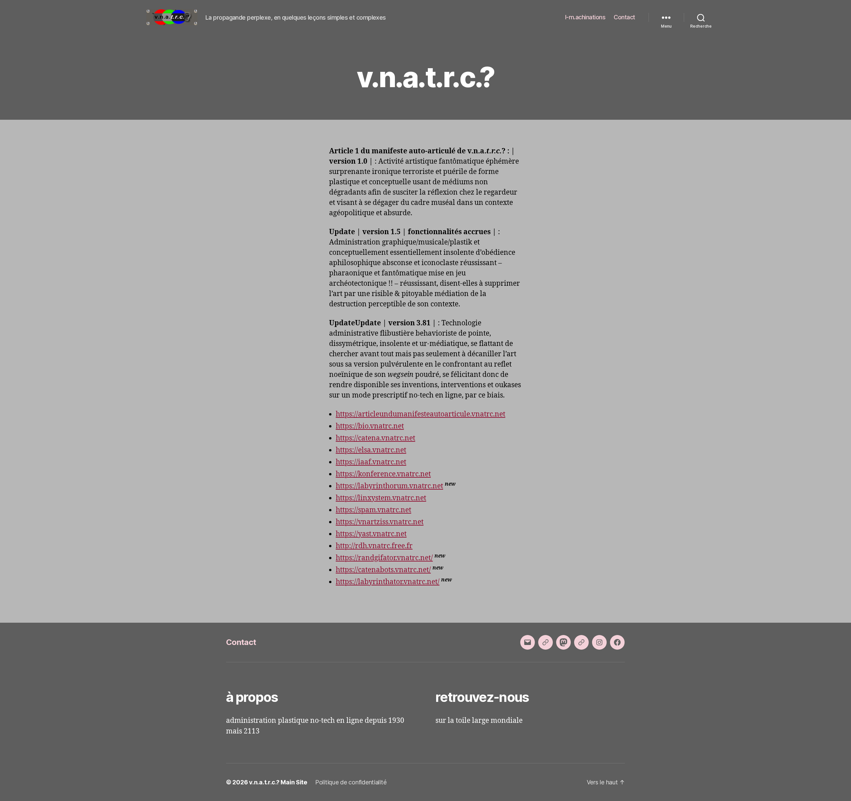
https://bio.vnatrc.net (370, 426)
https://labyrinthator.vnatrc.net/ (387, 581)
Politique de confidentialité (350, 782)
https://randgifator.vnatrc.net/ (384, 558)
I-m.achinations (585, 17)
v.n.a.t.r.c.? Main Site (278, 782)
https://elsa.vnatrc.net (371, 450)
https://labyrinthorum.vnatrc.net (389, 486)
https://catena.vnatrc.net (375, 438)
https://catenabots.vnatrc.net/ (383, 569)
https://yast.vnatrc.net (371, 534)
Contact (624, 17)
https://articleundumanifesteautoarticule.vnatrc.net (420, 414)
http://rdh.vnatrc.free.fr (374, 546)
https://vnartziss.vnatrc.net (380, 522)
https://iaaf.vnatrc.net (371, 462)
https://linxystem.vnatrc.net (381, 498)
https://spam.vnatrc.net (373, 510)
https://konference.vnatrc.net (383, 474)
